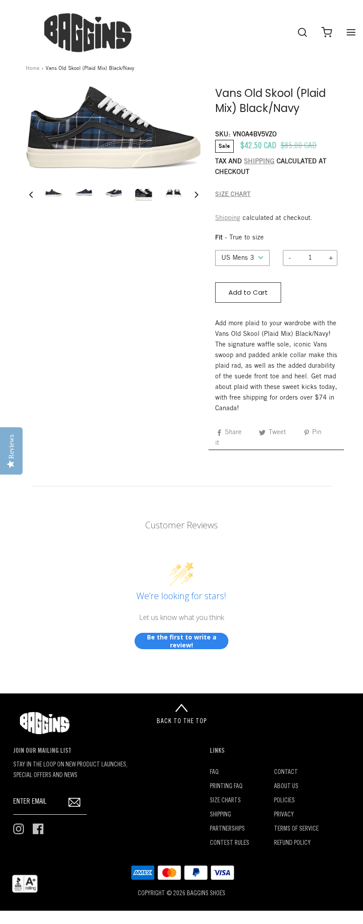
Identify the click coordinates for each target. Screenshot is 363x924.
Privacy (284, 815)
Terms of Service (296, 829)
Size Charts (225, 800)
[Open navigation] (351, 32)
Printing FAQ (226, 786)
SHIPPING (259, 161)
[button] (31, 194)
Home (32, 68)
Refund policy (292, 843)
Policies (284, 800)
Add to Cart (248, 292)
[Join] (74, 802)
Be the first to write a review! (181, 641)
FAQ (214, 772)
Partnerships (227, 829)
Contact (286, 772)
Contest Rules (229, 843)
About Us (286, 786)
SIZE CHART (233, 194)
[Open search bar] (302, 32)
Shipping (227, 218)
